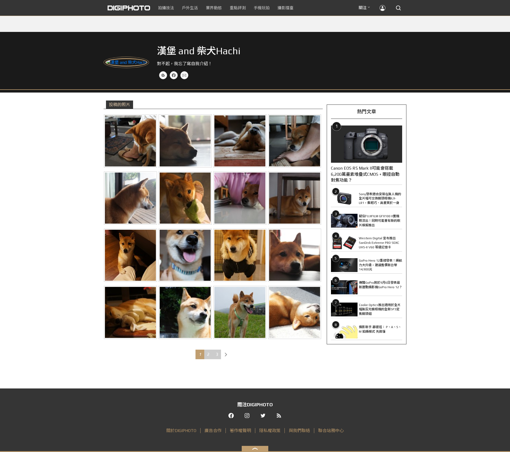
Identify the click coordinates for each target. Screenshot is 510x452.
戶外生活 (190, 8)
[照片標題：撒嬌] (294, 255)
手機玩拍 (262, 8)
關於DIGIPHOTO (181, 430)
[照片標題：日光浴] (294, 312)
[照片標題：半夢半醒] (239, 141)
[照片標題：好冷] (239, 255)
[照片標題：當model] (185, 312)
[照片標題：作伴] (130, 312)
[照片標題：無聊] (130, 198)
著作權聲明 (240, 430)
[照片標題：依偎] (294, 141)
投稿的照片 (119, 104)
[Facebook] (174, 75)
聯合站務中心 (331, 430)
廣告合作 (213, 430)
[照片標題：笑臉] (185, 255)
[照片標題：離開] (130, 141)
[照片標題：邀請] (185, 198)
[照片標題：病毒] (239, 198)
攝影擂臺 (286, 8)
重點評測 (238, 8)
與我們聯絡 (299, 430)
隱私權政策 (269, 430)
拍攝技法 (166, 8)
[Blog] (163, 75)
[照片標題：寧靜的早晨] (185, 141)
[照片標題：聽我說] (130, 255)
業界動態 (214, 8)
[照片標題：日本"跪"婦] (294, 198)
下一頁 (226, 354)
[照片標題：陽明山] (239, 312)
